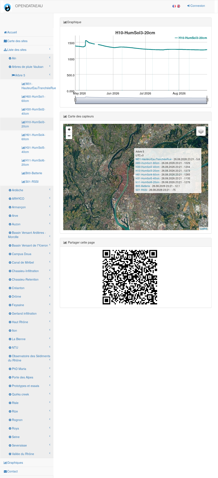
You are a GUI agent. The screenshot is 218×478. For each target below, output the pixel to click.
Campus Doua (21, 254)
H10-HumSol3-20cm (33, 124)
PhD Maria (19, 369)
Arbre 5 (20, 75)
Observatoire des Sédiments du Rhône (29, 358)
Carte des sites (17, 41)
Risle (15, 403)
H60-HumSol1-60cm (33, 98)
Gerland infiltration (24, 313)
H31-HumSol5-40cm (33, 149)
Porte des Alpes (22, 377)
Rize (15, 411)
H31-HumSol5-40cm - (149, 178)
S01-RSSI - (142, 189)
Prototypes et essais (25, 386)
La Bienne (19, 339)
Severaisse (19, 445)
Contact (12, 471)
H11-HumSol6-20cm (33, 162)
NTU (15, 347)
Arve (15, 215)
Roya (15, 428)
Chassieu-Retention (25, 279)
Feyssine (18, 305)
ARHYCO (18, 198)
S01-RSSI (32, 181)
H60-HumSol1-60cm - (149, 163)
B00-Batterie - (144, 186)
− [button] (69, 135)
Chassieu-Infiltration (25, 271)
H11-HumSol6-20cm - (149, 182)
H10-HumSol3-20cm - (149, 170)
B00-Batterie (33, 173)
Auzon (16, 224)
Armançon (19, 207)
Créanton (18, 288)
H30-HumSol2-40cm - (149, 166)
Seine (16, 437)
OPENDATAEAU (29, 5)
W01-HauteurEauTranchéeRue (37, 85)
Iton (14, 330)
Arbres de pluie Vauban (27, 66)
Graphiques (15, 462)
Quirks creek (20, 394)
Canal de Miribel (23, 262)
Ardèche (17, 190)
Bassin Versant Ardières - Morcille (27, 234)
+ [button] (69, 129)
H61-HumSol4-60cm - (149, 174)
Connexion (198, 5)
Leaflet (203, 228)
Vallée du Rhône (23, 454)
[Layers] (201, 131)
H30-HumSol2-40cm (33, 111)
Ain (14, 58)
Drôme (16, 296)
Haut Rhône (20, 322)
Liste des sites (16, 49)
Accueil (12, 32)
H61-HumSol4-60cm (33, 137)
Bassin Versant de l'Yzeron (30, 245)
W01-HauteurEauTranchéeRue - (155, 159)
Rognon (17, 420)
